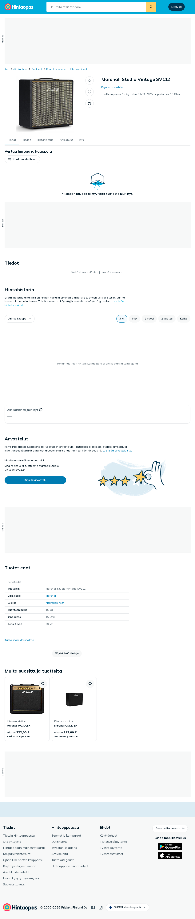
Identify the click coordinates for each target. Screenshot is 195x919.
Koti (7, 69)
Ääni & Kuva (20, 69)
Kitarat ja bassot (56, 69)
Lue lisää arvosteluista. (117, 450)
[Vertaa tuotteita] (89, 103)
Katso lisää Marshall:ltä (19, 640)
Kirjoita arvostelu (112, 87)
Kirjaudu (176, 6)
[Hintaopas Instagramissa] (100, 907)
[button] (89, 80)
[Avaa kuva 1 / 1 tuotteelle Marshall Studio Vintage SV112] (45, 105)
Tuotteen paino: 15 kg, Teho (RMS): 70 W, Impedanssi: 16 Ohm (140, 94)
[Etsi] (151, 7)
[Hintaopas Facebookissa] (93, 907)
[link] (27, 709)
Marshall (51, 595)
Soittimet (37, 69)
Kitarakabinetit (78, 69)
